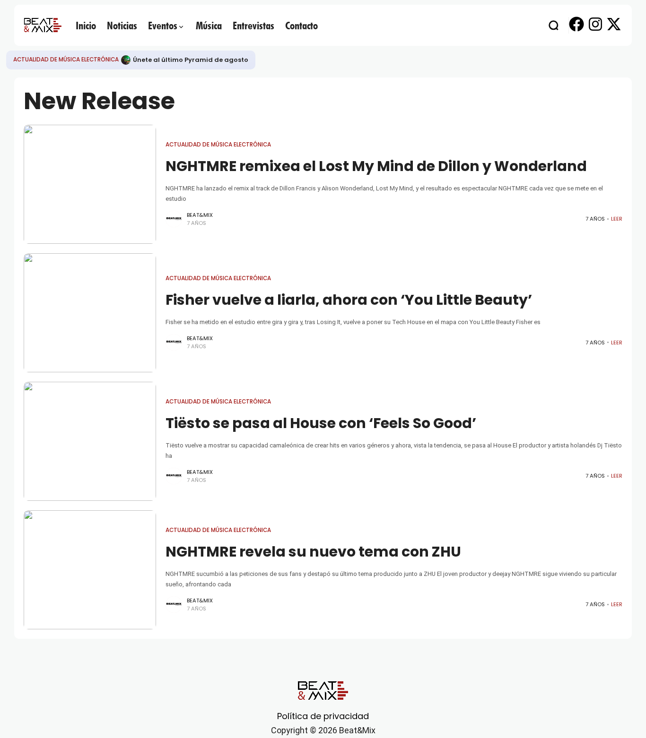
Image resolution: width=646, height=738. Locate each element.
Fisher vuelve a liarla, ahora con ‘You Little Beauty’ (349, 300)
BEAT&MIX (200, 215)
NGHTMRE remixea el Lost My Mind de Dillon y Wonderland (376, 166)
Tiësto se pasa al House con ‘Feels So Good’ (321, 423)
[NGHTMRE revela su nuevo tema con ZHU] (90, 569)
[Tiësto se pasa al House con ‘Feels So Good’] (90, 441)
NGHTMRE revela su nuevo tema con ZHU (313, 551)
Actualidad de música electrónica (66, 59)
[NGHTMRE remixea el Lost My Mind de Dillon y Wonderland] (90, 184)
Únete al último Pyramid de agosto (190, 59)
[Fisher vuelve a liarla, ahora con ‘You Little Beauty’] (90, 312)
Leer (616, 219)
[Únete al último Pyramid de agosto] (126, 60)
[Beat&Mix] (42, 25)
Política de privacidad (323, 716)
